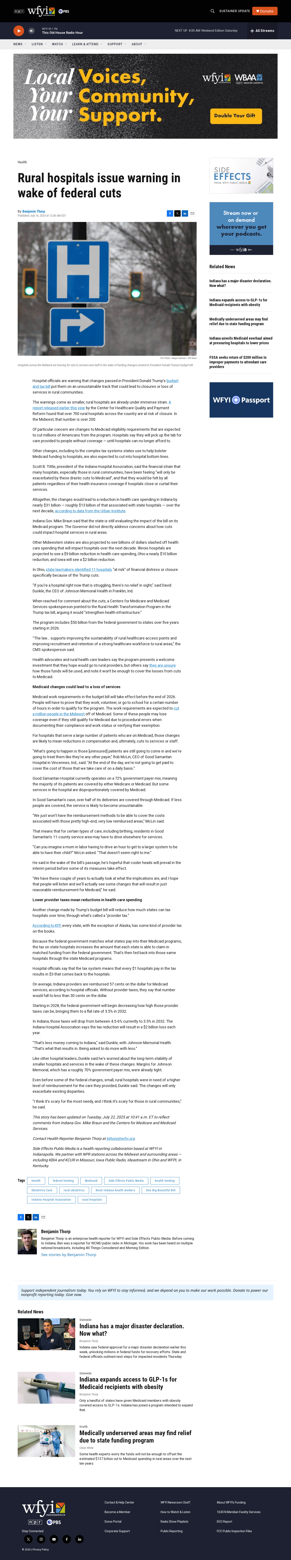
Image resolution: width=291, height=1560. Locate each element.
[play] (18, 30)
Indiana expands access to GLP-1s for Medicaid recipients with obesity (238, 302)
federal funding (63, 1180)
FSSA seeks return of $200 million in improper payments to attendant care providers (238, 362)
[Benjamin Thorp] (27, 1241)
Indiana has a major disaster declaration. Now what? (240, 283)
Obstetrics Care (42, 1190)
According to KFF (47, 925)
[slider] (38, 30)
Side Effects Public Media (126, 1180)
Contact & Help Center (119, 1502)
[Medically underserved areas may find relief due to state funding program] (46, 1441)
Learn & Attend (85, 44)
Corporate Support (117, 1531)
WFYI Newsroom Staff (175, 1502)
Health (22, 162)
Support (115, 44)
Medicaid (91, 1180)
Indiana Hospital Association (51, 1199)
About (137, 44)
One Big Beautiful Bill (161, 1190)
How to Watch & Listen (175, 1512)
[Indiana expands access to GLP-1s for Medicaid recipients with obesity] (46, 1388)
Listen (37, 44)
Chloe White (86, 1448)
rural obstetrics (74, 1190)
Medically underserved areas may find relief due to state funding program (238, 321)
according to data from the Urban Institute (90, 511)
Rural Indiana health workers (115, 1190)
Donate (266, 11)
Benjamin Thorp (33, 211)
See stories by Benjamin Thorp (68, 1254)
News (18, 44)
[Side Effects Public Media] (241, 175)
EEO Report (224, 1521)
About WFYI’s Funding (231, 1502)
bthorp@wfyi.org (121, 1138)
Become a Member (117, 1512)
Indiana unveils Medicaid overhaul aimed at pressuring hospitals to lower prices (240, 340)
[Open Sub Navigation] (25, 44)
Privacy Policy (41, 1549)
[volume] (31, 31)
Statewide (85, 1319)
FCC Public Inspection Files (234, 1531)
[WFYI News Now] (241, 228)
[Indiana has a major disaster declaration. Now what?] (46, 1334)
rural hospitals (92, 1199)
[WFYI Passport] (241, 400)
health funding (165, 1180)
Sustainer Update (234, 11)
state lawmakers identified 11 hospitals (79, 569)
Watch (57, 44)
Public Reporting (172, 1531)
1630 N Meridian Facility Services (239, 1512)
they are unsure (162, 665)
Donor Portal (113, 1521)
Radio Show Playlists (174, 1521)
